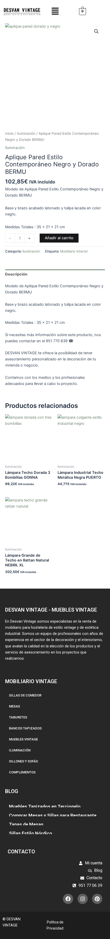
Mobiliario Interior (74, 251)
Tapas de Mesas (26, 824)
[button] (55, 11)
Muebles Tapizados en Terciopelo (45, 806)
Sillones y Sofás (23, 761)
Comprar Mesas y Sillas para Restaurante (52, 815)
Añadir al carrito (59, 238)
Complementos (22, 772)
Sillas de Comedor (25, 695)
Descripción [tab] (16, 274)
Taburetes (18, 717)
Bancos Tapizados (25, 728)
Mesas (14, 706)
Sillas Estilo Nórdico (30, 833)
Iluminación (26, 133)
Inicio (9, 133)
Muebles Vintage (23, 739)
